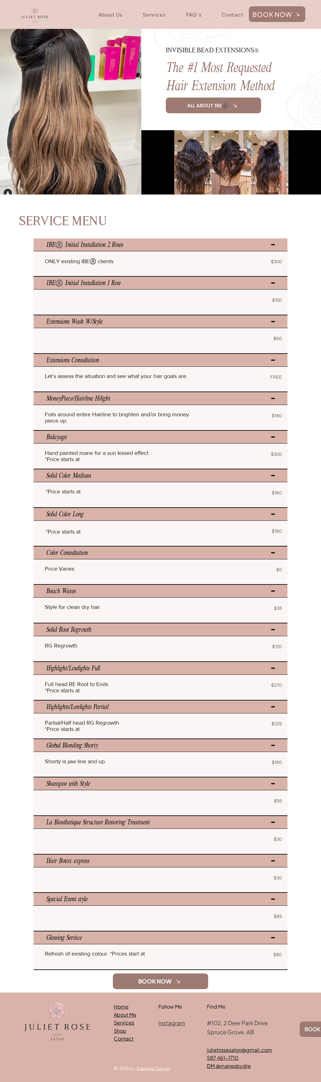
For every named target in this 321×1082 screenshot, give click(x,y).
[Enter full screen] (312, 186)
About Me (125, 1014)
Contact (124, 1038)
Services (124, 1022)
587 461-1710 (223, 1057)
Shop (120, 1030)
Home (121, 1006)
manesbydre (235, 1066)
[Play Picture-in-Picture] (302, 186)
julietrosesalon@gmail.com (239, 1050)
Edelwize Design (153, 1068)
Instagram (171, 1022)
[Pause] (149, 186)
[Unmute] (160, 186)
